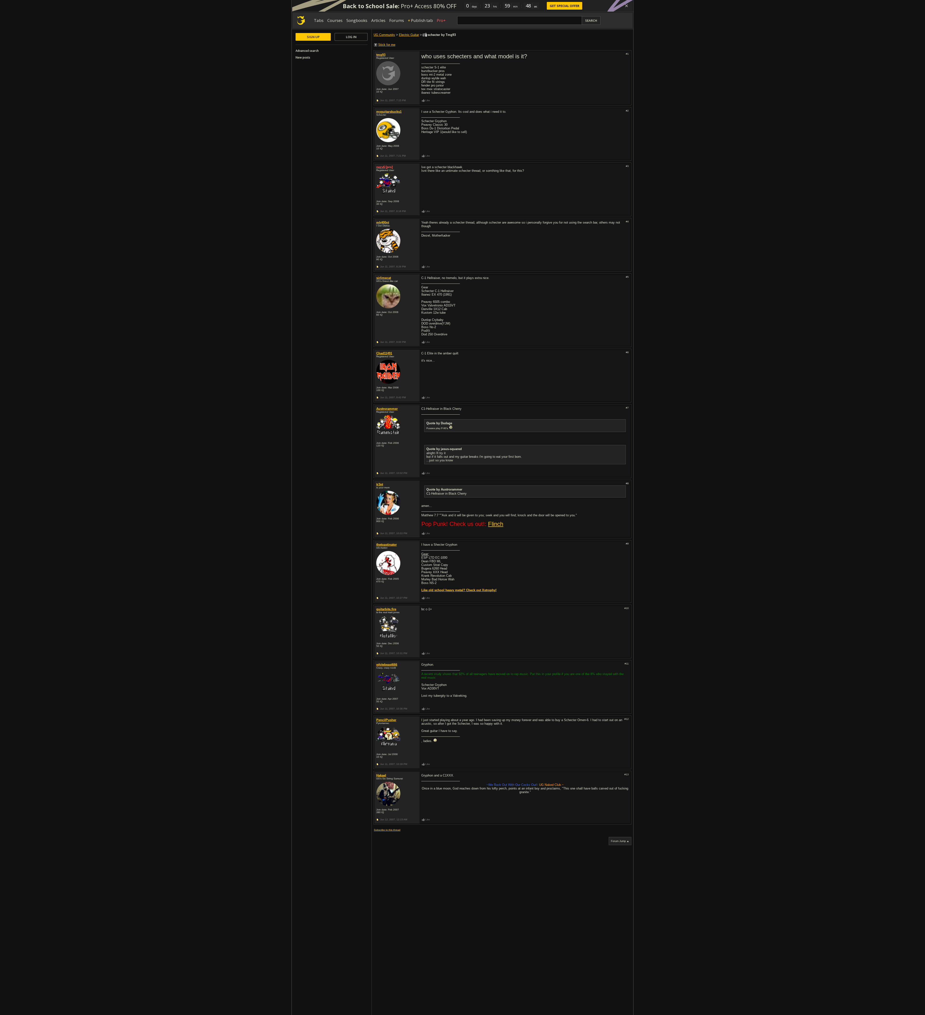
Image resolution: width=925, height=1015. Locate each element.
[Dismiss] (626, 6)
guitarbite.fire (386, 609)
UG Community (384, 35)
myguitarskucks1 (389, 111)
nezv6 (380, 167)
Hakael (381, 775)
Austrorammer (387, 409)
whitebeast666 (386, 664)
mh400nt (382, 222)
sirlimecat (383, 278)
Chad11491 (384, 353)
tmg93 (380, 55)
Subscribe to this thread (387, 830)
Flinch (495, 524)
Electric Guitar (409, 35)
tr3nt (379, 484)
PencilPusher (386, 720)
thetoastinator (386, 544)
